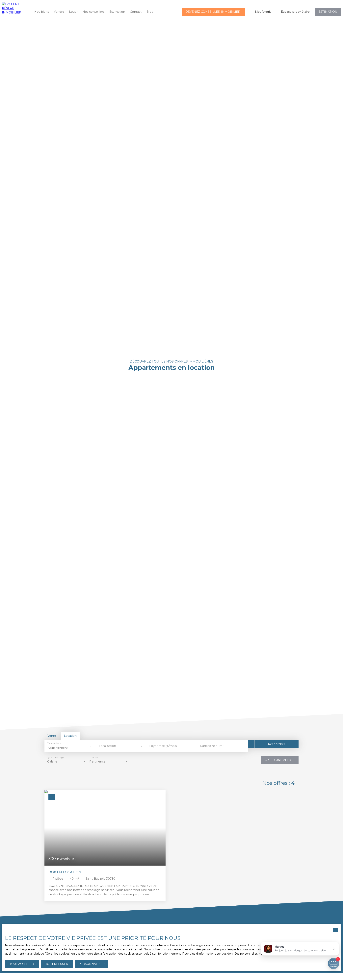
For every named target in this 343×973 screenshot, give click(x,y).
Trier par (93, 757)
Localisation (107, 746)
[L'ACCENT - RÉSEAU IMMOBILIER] (15, 12)
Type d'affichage (55, 757)
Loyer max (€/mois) (163, 746)
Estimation (117, 11)
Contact (136, 11)
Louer (73, 11)
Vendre (59, 11)
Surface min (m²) (212, 746)
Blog (149, 11)
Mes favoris (263, 11)
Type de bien (54, 743)
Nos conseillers (93, 11)
